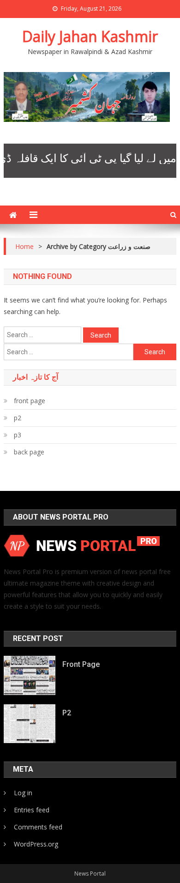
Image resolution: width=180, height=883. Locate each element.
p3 (17, 434)
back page (29, 452)
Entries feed (31, 809)
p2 (17, 417)
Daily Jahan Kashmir (90, 36)
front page (29, 400)
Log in (23, 792)
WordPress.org (36, 844)
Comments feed (38, 827)
